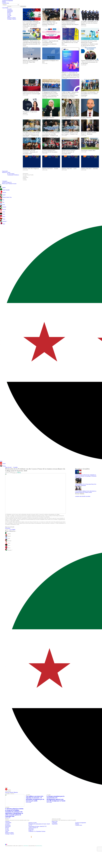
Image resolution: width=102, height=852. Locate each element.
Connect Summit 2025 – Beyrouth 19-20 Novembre (49, 151)
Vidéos (8, 16)
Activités (25, 176)
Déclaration (7, 528)
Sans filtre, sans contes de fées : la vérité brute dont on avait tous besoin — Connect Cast (31, 134)
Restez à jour (5, 183)
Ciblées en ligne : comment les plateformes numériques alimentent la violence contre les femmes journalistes (70, 94)
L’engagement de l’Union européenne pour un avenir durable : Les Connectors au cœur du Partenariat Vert (50, 94)
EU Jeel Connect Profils (28, 174)
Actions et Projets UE (7, 182)
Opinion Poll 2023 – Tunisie (50, 168)
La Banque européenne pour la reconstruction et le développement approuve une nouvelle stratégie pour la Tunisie (56, 798)
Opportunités (5, 171)
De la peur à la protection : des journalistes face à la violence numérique (89, 93)
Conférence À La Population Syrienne (37, 831)
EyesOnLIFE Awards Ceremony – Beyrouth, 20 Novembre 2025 (30, 152)
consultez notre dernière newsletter (82, 496)
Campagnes (4, 181)
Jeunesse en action (6, 172)
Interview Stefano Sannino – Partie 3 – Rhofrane (89, 133)
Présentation (25, 173)
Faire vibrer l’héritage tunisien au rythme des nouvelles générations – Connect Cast (51, 134)
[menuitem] (10, 5)
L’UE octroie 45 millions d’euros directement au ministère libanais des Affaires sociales (70, 24)
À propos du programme (7, 0)
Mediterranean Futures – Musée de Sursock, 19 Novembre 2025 (69, 152)
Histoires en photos (11, 17)
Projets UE (31, 830)
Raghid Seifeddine (86, 117)
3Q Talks (9, 15)
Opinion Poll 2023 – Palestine (89, 168)
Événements (10, 10)
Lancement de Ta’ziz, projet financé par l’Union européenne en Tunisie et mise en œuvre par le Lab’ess (89, 43)
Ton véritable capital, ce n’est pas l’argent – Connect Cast (70, 133)
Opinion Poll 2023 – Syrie (69, 168)
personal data (39, 845)
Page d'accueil (8, 467)
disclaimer (26, 845)
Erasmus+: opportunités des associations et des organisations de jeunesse (50, 42)
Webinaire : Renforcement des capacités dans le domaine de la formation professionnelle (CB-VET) (32, 43)
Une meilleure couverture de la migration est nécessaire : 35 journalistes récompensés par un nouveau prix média (35, 798)
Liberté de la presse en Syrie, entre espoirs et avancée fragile (31, 92)
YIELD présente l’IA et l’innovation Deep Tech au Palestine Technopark (49, 23)
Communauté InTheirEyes (13, 174)
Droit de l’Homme (9, 792)
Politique (4, 1)
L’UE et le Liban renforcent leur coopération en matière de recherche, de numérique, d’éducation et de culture (31, 24)
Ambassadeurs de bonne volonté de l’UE (37, 826)
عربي (10, 529)
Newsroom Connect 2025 (88, 150)
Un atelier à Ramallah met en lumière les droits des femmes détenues (89, 23)
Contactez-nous (5, 3)
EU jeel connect (10, 173)
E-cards (9, 14)
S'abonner (7, 821)
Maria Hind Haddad (48, 117)
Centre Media (5, 7)
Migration (16, 792)
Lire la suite (25, 27)
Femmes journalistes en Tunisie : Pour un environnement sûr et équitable (90, 62)
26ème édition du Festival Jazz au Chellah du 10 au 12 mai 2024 (70, 42)
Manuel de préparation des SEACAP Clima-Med (30, 61)
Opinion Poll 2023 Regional (31, 168)
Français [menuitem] (5, 4)
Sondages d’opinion (11, 19)
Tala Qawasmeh (66, 117)
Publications (10, 11)
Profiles (24, 178)
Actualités (9, 9)
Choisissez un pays (12, 183)
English (13, 529)
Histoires (9, 12)
